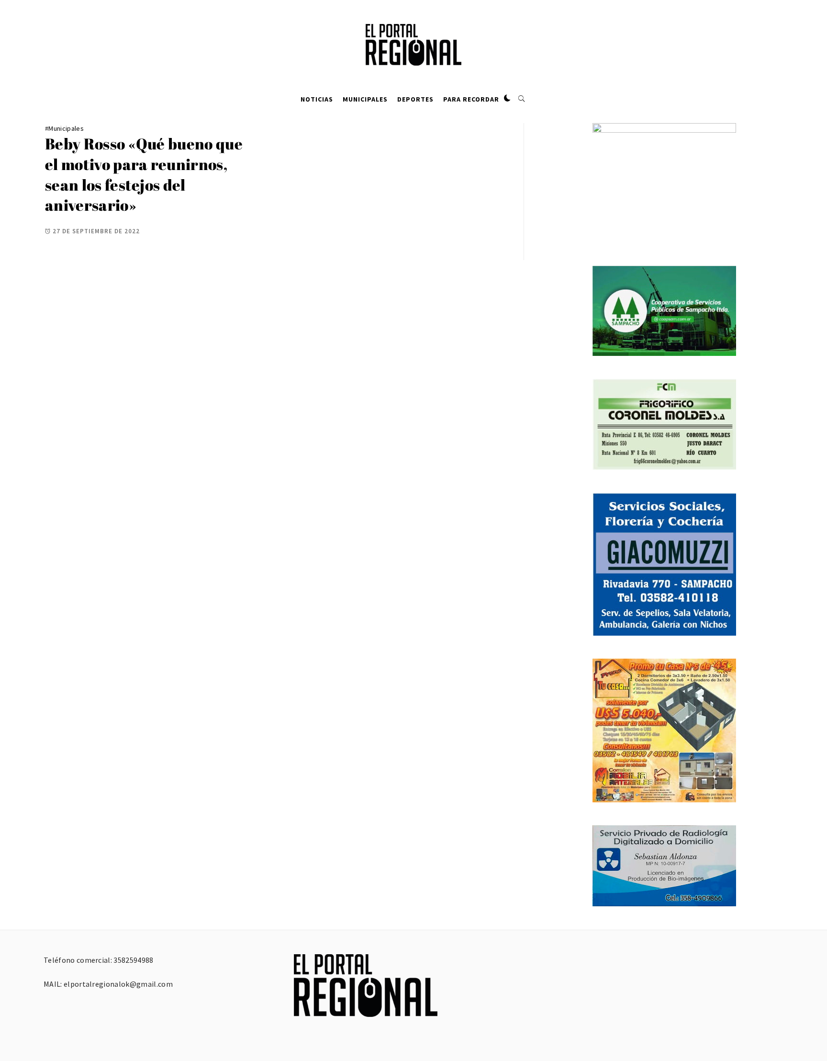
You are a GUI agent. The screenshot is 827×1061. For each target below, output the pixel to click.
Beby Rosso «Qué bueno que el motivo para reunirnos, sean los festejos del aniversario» (144, 174)
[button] (507, 98)
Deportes (415, 99)
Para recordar (471, 99)
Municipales (365, 99)
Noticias (317, 99)
